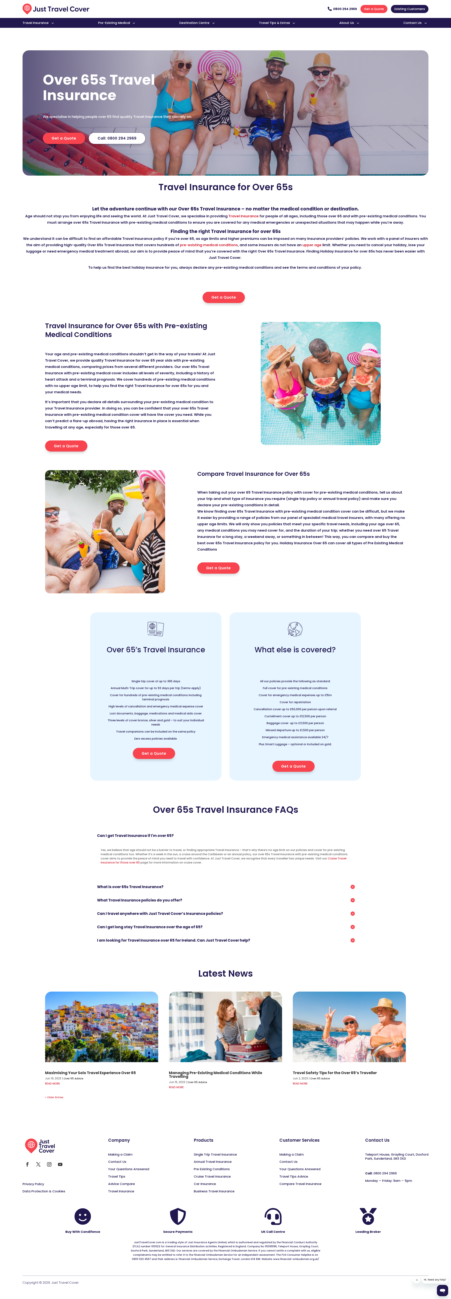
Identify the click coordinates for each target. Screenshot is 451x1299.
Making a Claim (120, 1154)
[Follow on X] (38, 1164)
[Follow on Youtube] (60, 1164)
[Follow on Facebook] (27, 1164)
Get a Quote (374, 9)
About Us (346, 23)
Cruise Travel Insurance (212, 1176)
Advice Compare (121, 1184)
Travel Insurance (36, 23)
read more (52, 1083)
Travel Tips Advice (293, 1176)
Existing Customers (409, 9)
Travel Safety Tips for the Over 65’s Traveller (335, 1072)
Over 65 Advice (73, 1078)
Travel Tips (116, 1176)
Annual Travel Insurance (213, 1161)
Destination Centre (194, 23)
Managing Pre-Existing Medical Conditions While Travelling (215, 1074)
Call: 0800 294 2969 (117, 138)
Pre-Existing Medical (114, 23)
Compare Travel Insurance (300, 1184)
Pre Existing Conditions (212, 1169)
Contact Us (412, 23)
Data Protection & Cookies (44, 1191)
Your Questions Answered (128, 1169)
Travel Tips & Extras (274, 23)
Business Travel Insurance (214, 1191)
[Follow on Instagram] (49, 1164)
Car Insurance (205, 1184)
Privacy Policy (33, 1184)
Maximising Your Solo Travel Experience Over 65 (90, 1072)
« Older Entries (54, 1097)
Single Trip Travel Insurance (215, 1154)
